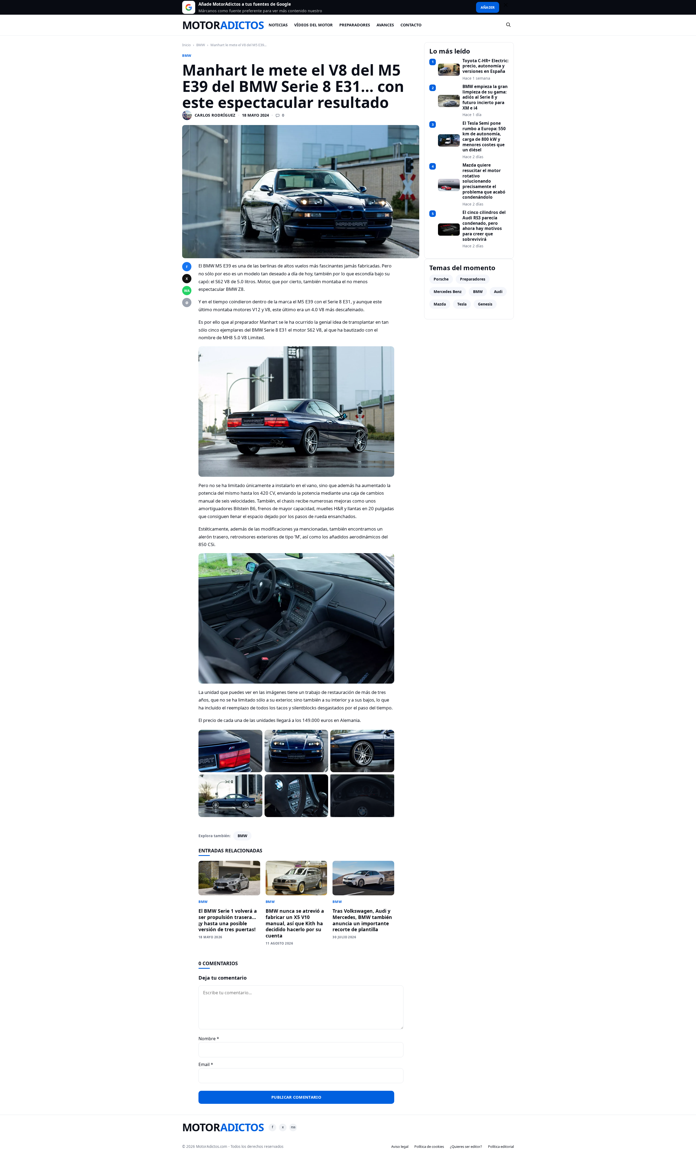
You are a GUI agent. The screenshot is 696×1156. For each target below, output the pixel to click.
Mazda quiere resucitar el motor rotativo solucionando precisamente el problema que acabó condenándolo (483, 181)
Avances (385, 24)
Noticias (278, 24)
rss (293, 1127)
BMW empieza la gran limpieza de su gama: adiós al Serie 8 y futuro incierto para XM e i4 (485, 97)
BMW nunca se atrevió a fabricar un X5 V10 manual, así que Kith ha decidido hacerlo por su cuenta (295, 923)
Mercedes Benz (448, 291)
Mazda (440, 304)
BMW (200, 44)
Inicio (186, 44)
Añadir (488, 7)
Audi (498, 291)
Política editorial (501, 1146)
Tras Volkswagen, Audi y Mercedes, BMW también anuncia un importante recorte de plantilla (362, 920)
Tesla (462, 304)
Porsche (441, 279)
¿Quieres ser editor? (466, 1146)
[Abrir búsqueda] (509, 25)
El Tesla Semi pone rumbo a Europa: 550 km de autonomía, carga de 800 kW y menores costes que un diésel (484, 137)
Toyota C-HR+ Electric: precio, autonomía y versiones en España (485, 66)
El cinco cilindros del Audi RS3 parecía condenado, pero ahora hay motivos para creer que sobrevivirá (484, 226)
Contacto (410, 24)
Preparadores (354, 24)
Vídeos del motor (313, 24)
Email (205, 1064)
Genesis (485, 304)
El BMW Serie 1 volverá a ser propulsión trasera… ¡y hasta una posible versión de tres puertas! (227, 920)
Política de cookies (429, 1146)
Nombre (208, 1039)
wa (186, 290)
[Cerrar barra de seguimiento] (508, 7)
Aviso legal (399, 1146)
